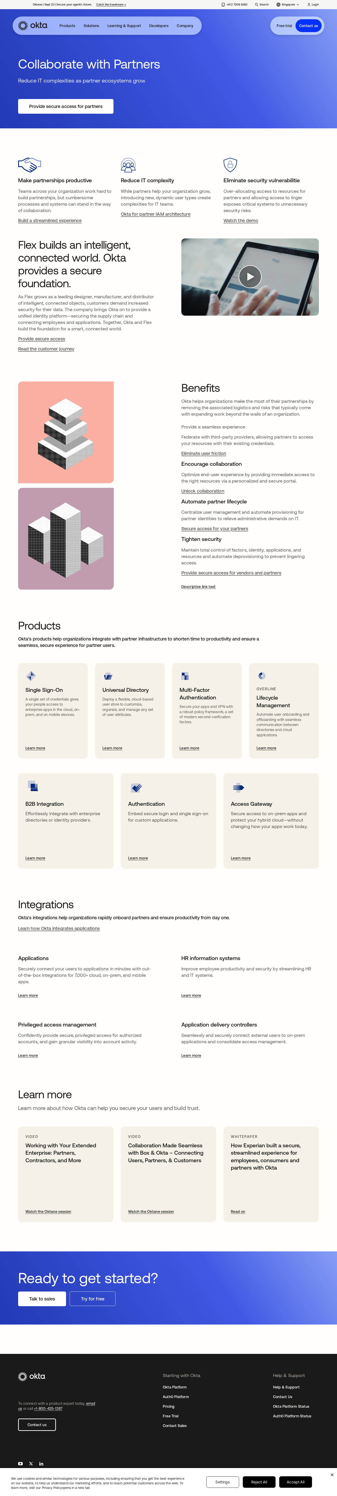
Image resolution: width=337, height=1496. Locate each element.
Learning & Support (124, 26)
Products (67, 26)
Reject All (259, 1482)
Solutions (91, 26)
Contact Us (282, 1397)
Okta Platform (175, 1387)
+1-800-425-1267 (48, 1408)
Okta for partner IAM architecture (156, 214)
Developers (158, 26)
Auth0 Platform (176, 1397)
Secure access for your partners (214, 528)
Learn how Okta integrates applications (59, 928)
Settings (222, 1482)
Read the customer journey (46, 348)
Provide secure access (41, 338)
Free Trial (170, 1416)
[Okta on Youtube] (20, 1464)
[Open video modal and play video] (250, 277)
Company (185, 26)
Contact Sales (175, 1426)
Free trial (284, 26)
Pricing (168, 1406)
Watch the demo (241, 220)
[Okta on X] (31, 1464)
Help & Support (286, 1387)
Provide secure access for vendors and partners (231, 572)
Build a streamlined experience (50, 220)
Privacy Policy (66, 1488)
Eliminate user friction (203, 453)
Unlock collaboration (202, 491)
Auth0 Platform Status (292, 1416)
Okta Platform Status (291, 1406)
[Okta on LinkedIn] (41, 1464)
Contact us (308, 26)
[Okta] (32, 25)
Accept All (295, 1482)
